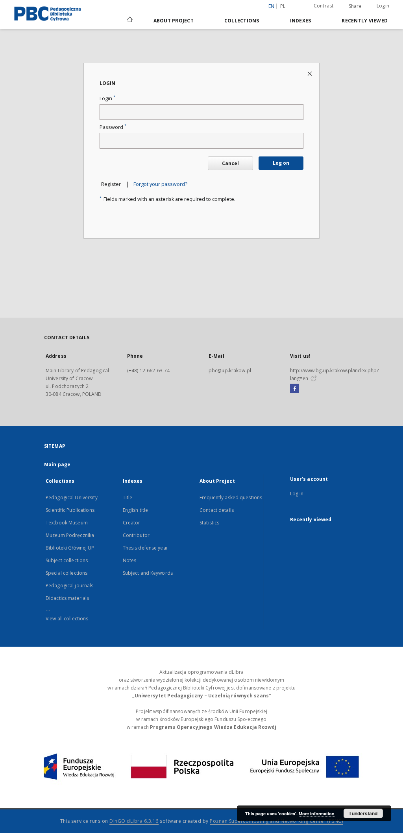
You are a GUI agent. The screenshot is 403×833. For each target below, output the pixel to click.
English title (135, 510)
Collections (241, 20)
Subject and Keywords (148, 573)
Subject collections (67, 560)
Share (355, 6)
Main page (57, 464)
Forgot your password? (160, 184)
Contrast (324, 5)
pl (283, 6)
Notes (130, 560)
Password (113, 127)
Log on (281, 163)
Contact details (217, 510)
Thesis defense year (145, 547)
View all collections (67, 618)
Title (128, 497)
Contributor (136, 535)
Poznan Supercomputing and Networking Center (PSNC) (276, 821)
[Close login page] (310, 73)
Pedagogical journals (69, 585)
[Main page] (129, 20)
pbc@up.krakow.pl (230, 370)
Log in (297, 493)
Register (111, 184)
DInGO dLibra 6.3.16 (134, 821)
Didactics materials (67, 598)
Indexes (300, 20)
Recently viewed (365, 20)
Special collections (66, 573)
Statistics (209, 522)
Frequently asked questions (231, 497)
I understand (363, 813)
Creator (131, 522)
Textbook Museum (67, 522)
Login (383, 5)
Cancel (230, 163)
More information (317, 813)
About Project (173, 20)
